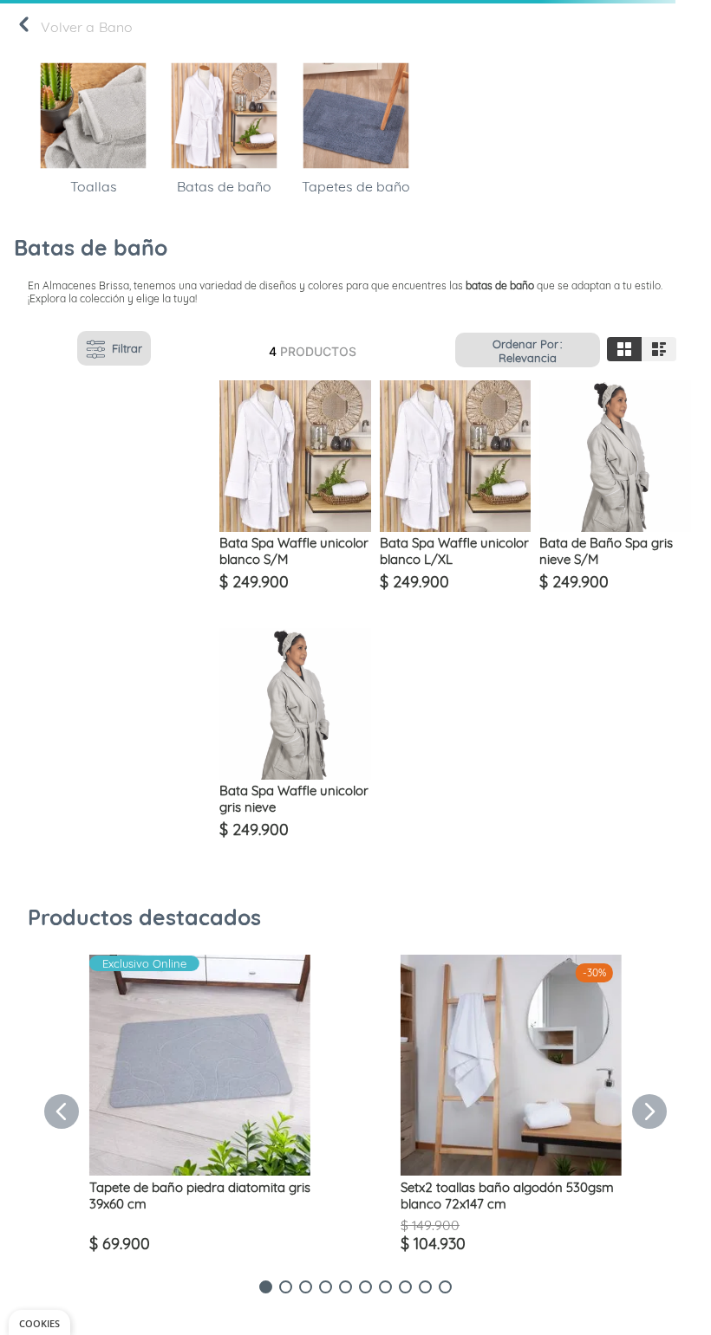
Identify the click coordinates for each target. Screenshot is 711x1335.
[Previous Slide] (61, 1111)
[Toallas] (93, 169)
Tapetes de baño (356, 186)
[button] (265, 1286)
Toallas (93, 186)
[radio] (624, 349)
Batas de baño (224, 186)
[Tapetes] (355, 169)
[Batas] (224, 169)
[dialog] (39, 1322)
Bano (116, 27)
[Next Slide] (649, 1111)
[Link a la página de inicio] (24, 28)
